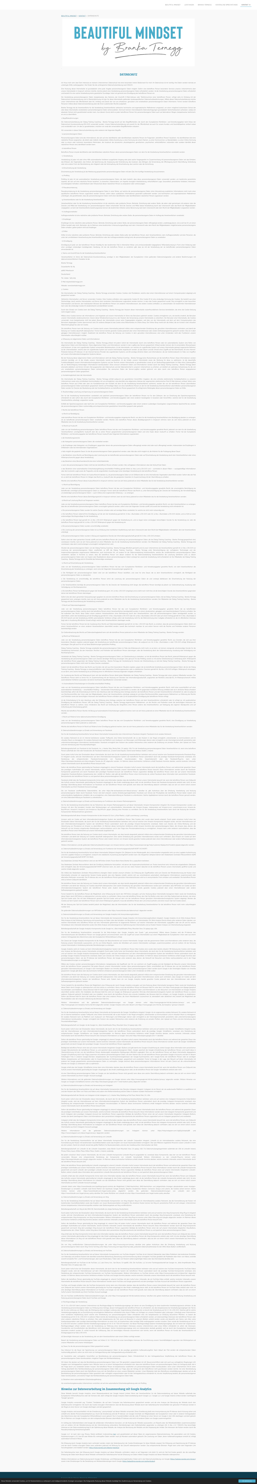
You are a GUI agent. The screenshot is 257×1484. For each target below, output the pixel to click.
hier (114, 1434)
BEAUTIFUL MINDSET (69, 16)
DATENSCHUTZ (93, 16)
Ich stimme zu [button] (247, 1481)
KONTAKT (82, 16)
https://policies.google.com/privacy (182, 1459)
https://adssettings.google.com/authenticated (139, 1461)
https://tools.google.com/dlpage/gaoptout (104, 1448)
